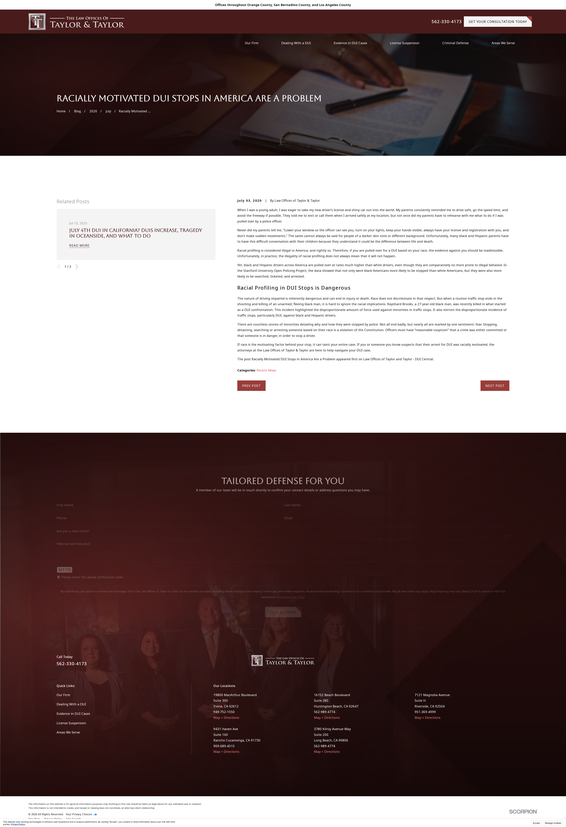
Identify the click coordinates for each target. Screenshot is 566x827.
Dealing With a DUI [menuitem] (296, 43)
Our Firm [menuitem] (252, 43)
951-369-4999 (425, 712)
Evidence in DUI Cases (73, 713)
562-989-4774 (324, 712)
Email (288, 513)
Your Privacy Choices (79, 814)
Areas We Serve (68, 732)
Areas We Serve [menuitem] (503, 43)
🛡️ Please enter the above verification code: (90, 572)
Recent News (266, 370)
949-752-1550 (224, 712)
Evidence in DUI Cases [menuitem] (350, 43)
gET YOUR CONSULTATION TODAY (498, 21)
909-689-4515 (224, 746)
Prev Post (251, 385)
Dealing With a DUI (71, 704)
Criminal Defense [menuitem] (455, 43)
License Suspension (71, 723)
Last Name (292, 500)
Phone (61, 513)
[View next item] (76, 266)
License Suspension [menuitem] (404, 43)
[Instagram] (507, 662)
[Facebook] (497, 662)
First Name (65, 500)
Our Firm (63, 695)
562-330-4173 (447, 21)
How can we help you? (73, 539)
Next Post (495, 385)
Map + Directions (226, 717)
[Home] (76, 22)
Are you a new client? (73, 526)
